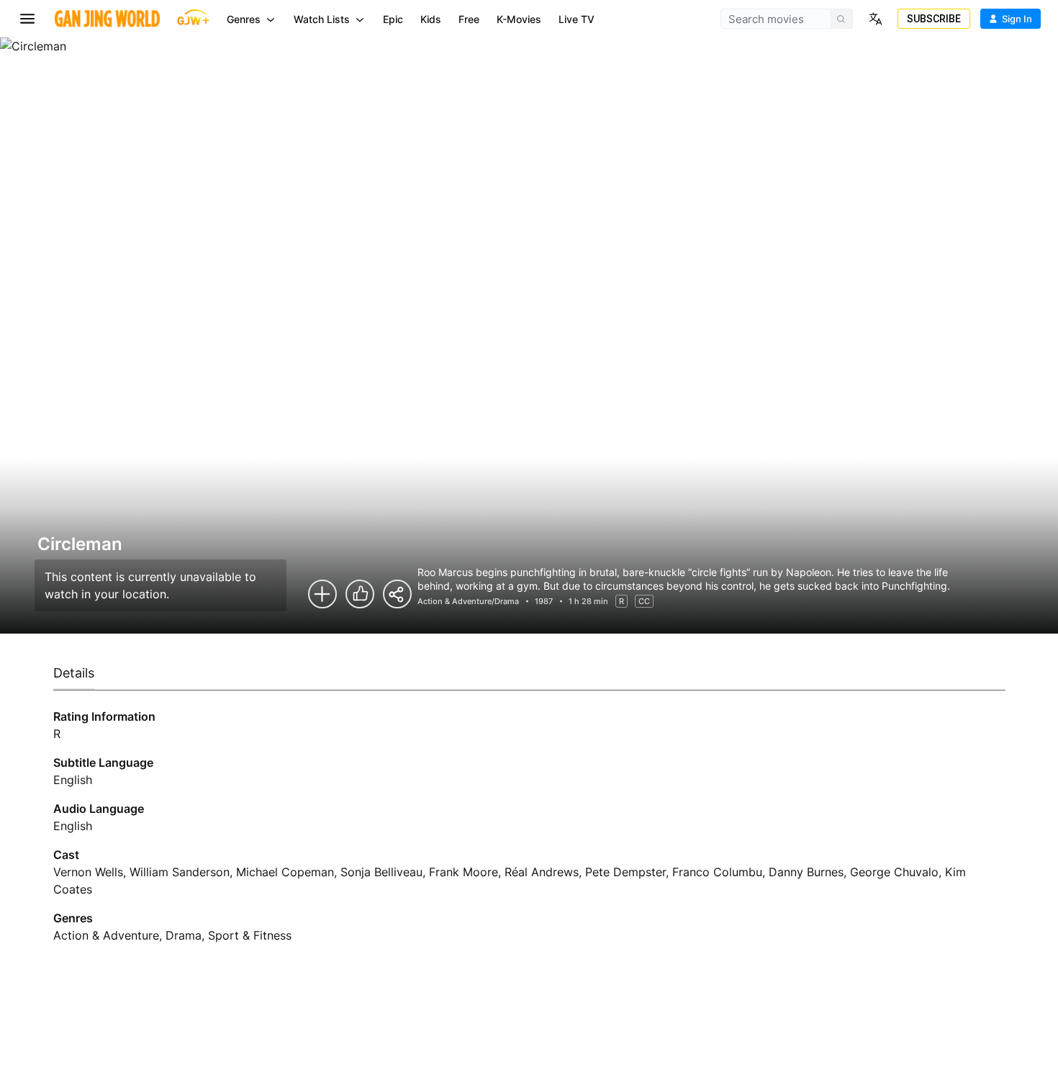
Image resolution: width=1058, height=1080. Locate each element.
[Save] (322, 594)
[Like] (359, 594)
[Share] (397, 594)
